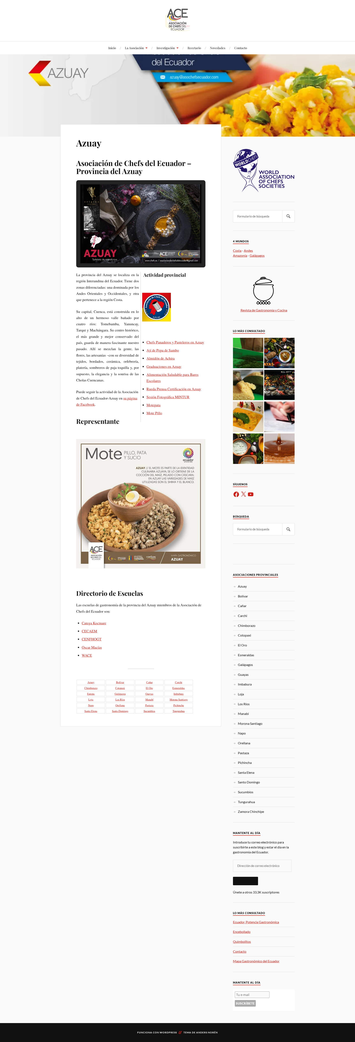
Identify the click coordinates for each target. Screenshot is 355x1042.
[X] (243, 494)
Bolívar (120, 682)
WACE (87, 655)
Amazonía (240, 255)
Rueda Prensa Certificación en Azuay (173, 388)
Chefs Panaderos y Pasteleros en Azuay (175, 342)
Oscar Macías (92, 647)
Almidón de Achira (160, 358)
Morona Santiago (179, 699)
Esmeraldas (178, 688)
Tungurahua (179, 711)
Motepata (153, 404)
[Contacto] (279, 385)
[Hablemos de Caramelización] (279, 449)
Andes (248, 250)
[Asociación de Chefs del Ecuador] (177, 28)
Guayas (149, 694)
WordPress (168, 1032)
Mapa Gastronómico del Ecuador (256, 961)
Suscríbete (245, 881)
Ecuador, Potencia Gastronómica (256, 922)
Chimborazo (90, 688)
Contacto (240, 48)
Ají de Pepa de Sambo (162, 350)
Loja (90, 699)
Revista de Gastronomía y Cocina (264, 310)
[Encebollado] (279, 353)
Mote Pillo (154, 412)
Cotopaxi (120, 688)
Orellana (120, 705)
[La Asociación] (248, 449)
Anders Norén (207, 1032)
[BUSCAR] (288, 216)
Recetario (194, 48)
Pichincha (178, 705)
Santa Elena (90, 711)
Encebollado (241, 932)
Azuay (88, 143)
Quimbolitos (242, 941)
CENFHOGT (91, 639)
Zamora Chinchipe (251, 811)
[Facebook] (236, 494)
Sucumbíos (149, 711)
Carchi (178, 682)
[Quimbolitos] (248, 385)
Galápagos (120, 694)
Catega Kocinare (94, 622)
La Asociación (134, 48)
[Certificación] (279, 417)
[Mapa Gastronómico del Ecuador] (248, 417)
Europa (91, 694)
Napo (91, 705)
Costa (237, 250)
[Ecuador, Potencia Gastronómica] (248, 353)
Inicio (112, 48)
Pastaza (149, 705)
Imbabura (178, 694)
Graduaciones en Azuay (163, 366)
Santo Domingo (120, 711)
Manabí (149, 699)
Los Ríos (120, 699)
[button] (131, 252)
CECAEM (89, 630)
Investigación (166, 48)
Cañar (149, 682)
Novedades (217, 48)
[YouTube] (250, 494)
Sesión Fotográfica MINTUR (167, 396)
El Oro (149, 688)
